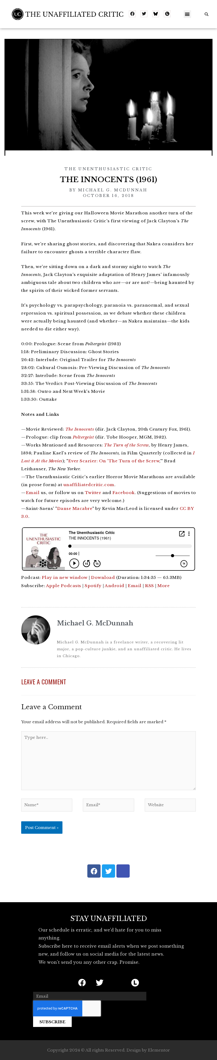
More (163, 585)
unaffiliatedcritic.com (88, 484)
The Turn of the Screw (126, 445)
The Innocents (79, 429)
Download (103, 577)
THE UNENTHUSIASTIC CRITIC (108, 169)
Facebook (123, 492)
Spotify (93, 585)
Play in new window (65, 577)
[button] (187, 14)
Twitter (93, 492)
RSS (149, 585)
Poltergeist (83, 437)
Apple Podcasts (63, 585)
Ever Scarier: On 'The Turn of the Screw (114, 460)
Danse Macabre (75, 508)
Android (114, 585)
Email (33, 492)
